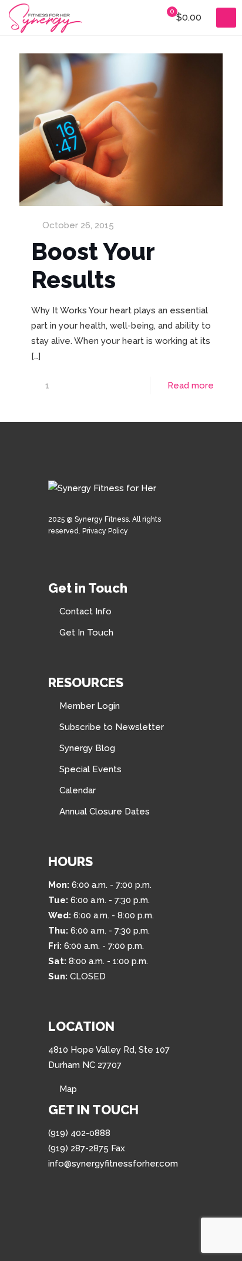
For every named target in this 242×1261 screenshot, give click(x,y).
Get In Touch (86, 632)
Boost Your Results (92, 265)
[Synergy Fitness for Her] (45, 17)
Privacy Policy (105, 531)
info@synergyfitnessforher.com (113, 1163)
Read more (190, 385)
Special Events (90, 769)
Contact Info (85, 611)
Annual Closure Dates (104, 811)
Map (68, 1089)
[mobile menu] (226, 18)
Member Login (89, 706)
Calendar (77, 790)
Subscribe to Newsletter (111, 727)
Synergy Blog (87, 748)
